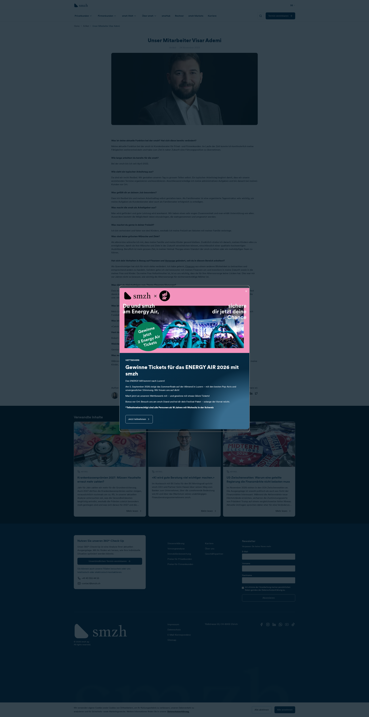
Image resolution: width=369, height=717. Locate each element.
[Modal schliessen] (246, 291)
